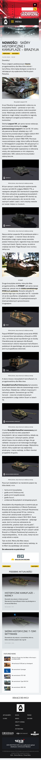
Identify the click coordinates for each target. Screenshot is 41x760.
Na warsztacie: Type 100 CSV (20, 681)
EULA (11, 755)
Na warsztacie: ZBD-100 (19, 687)
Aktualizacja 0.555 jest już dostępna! (22, 663)
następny (15, 53)
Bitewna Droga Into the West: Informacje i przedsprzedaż (24, 658)
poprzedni (6, 53)
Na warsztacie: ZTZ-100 (18, 675)
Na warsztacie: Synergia (19, 669)
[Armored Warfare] (29, 13)
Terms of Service (18, 755)
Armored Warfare (20, 708)
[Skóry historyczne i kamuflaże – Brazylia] (35, 5)
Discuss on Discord (22, 559)
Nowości (9, 42)
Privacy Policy (27, 755)
